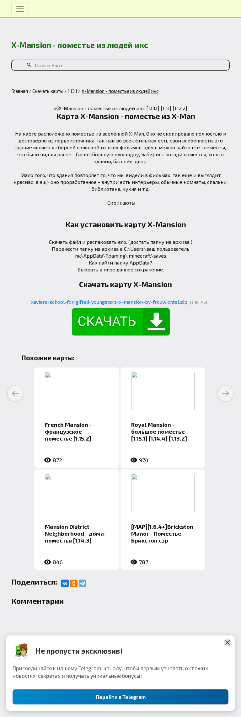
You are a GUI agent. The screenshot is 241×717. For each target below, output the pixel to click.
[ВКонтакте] (65, 583)
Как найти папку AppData (119, 262)
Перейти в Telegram (121, 697)
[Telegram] (82, 583)
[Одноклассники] (74, 583)
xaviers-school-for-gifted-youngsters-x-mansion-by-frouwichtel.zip (109, 302)
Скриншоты (121, 203)
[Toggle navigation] (20, 9)
